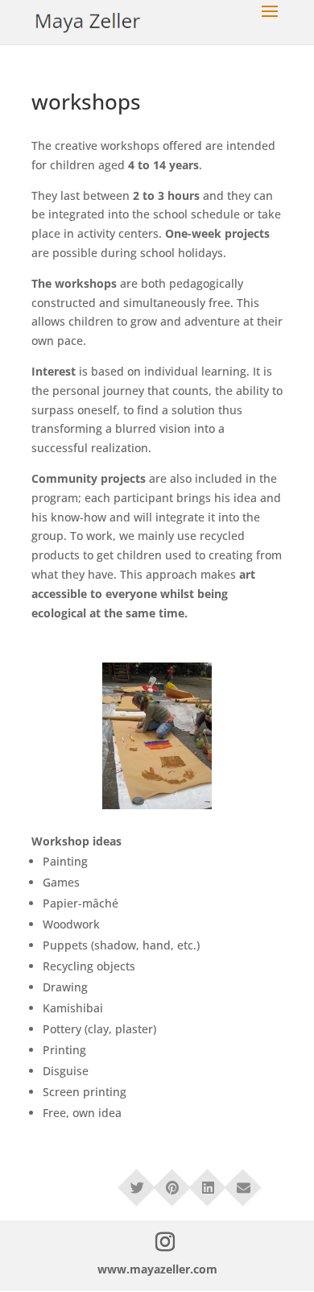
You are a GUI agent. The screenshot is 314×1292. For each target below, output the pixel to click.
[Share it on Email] (243, 1182)
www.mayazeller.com (157, 1269)
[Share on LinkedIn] (208, 1182)
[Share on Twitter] (137, 1182)
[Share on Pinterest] (172, 1182)
